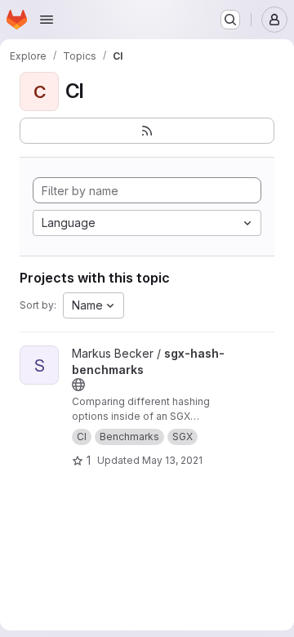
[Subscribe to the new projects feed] (147, 131)
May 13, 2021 (172, 460)
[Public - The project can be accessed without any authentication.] (78, 384)
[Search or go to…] (230, 19)
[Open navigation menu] (46, 20)
